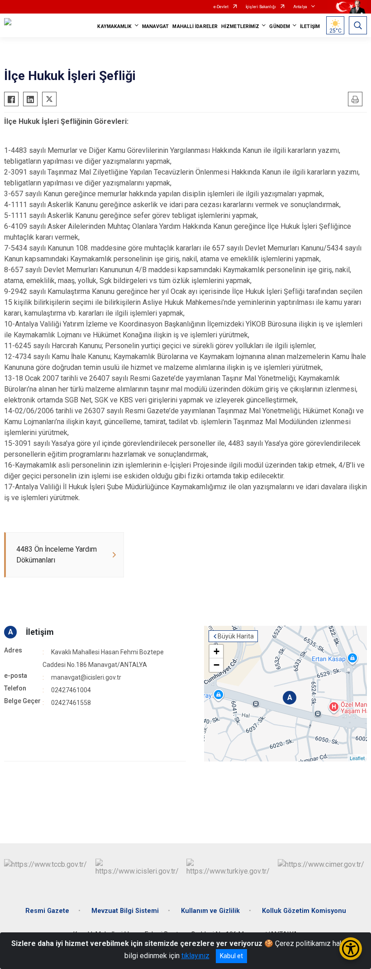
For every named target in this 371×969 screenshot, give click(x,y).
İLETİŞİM (310, 26)
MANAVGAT (155, 26)
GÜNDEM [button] (279, 26)
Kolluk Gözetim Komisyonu (304, 911)
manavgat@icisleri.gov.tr (86, 677)
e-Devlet (221, 7)
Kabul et (231, 956)
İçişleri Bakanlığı (261, 7)
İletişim (40, 632)
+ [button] (216, 651)
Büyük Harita (236, 636)
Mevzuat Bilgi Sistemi (125, 911)
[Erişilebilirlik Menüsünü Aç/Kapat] (350, 948)
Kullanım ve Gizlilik (210, 911)
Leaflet (357, 757)
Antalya (300, 7)
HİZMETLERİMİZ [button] (240, 26)
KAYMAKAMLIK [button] (114, 26)
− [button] (216, 665)
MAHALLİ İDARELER (195, 26)
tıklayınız (195, 955)
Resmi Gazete (47, 911)
